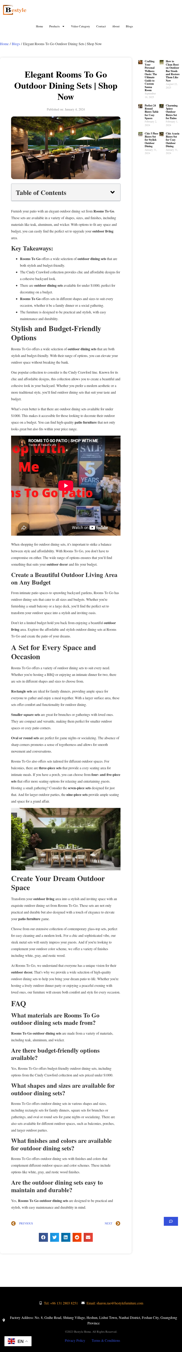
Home (39, 26)
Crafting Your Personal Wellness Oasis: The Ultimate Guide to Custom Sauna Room (151, 75)
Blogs (129, 26)
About (116, 26)
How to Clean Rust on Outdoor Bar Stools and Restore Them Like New (173, 70)
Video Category (80, 26)
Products (54, 26)
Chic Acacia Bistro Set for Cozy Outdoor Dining (172, 140)
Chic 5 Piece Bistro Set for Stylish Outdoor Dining (151, 140)
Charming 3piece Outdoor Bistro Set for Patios (172, 112)
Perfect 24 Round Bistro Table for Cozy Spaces (151, 112)
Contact (101, 26)
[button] (112, 192)
